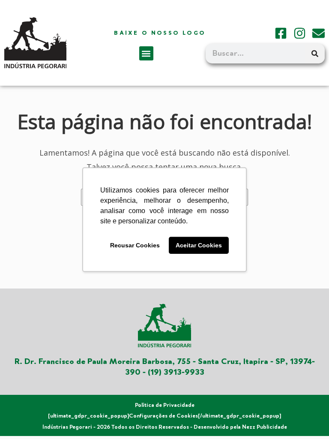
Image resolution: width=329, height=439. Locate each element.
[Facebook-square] (281, 33)
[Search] (315, 53)
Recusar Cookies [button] (135, 245)
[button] (146, 53)
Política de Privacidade (164, 405)
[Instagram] (299, 33)
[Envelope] (318, 33)
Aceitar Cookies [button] (199, 245)
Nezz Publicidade (264, 427)
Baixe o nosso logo (160, 33)
